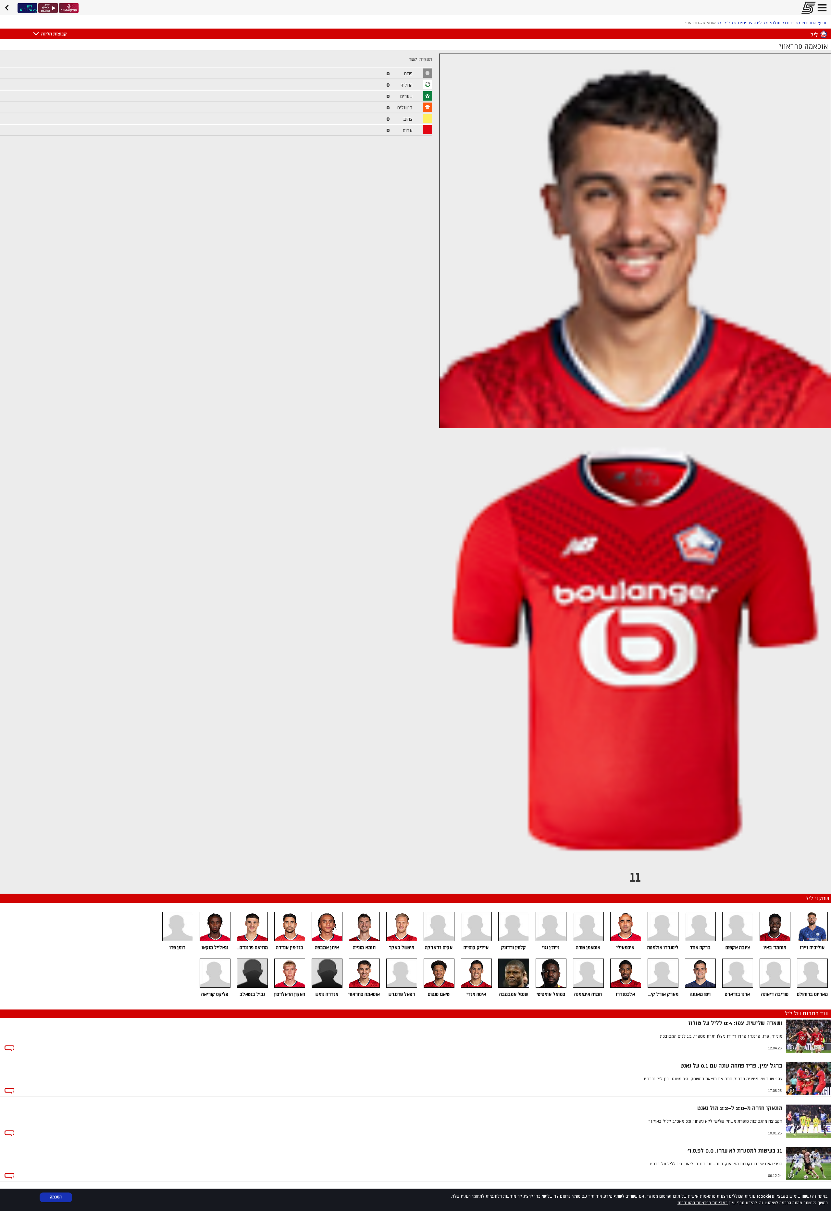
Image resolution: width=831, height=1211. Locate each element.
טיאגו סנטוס (439, 994)
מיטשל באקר (401, 948)
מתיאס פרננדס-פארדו (252, 948)
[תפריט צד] (822, 7)
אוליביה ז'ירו (812, 948)
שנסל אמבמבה (513, 994)
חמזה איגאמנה (588, 994)
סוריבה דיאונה (774, 994)
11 (635, 877)
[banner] (9, 7)
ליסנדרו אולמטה (662, 948)
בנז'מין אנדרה (289, 948)
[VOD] (27, 8)
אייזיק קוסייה (476, 948)
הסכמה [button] (56, 1197)
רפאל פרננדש (401, 994)
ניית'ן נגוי (550, 948)
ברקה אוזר (700, 948)
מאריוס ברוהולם (812, 994)
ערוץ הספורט (814, 23)
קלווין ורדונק (513, 948)
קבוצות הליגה (54, 34)
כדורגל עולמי (782, 23)
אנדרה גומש (326, 994)
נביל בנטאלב (252, 994)
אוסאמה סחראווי (364, 994)
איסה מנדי (476, 994)
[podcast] (69, 8)
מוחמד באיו (774, 948)
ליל (727, 23)
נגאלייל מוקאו (215, 948)
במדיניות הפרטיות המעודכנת (702, 1203)
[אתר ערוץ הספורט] (806, 7)
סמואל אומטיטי (551, 994)
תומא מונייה (364, 948)
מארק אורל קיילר (662, 994)
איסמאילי (625, 948)
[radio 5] (48, 8)
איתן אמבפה (327, 948)
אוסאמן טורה (588, 948)
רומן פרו (177, 948)
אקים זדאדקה (439, 948)
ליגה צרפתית (750, 23)
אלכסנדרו (625, 994)
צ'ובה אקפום (737, 948)
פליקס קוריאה (214, 994)
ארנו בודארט (737, 994)
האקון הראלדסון (289, 994)
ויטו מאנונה (700, 994)
